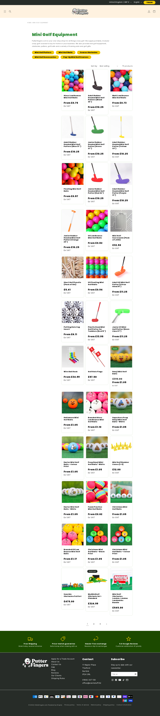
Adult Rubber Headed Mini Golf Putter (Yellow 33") (120, 145)
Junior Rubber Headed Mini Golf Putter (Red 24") (96, 191)
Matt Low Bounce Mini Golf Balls (120, 97)
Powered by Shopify (55, 705)
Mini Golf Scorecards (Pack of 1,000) (121, 238)
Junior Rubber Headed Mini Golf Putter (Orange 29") (72, 239)
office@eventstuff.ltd (91, 683)
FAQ (53, 667)
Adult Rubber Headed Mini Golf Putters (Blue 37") (72, 144)
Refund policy (96, 705)
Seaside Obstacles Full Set (72, 595)
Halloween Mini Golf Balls (71, 419)
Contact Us (56, 664)
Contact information (124, 705)
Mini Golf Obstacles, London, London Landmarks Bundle (120, 598)
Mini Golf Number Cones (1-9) (120, 463)
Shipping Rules (58, 678)
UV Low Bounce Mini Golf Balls (95, 237)
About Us (55, 662)
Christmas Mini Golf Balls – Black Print (96, 552)
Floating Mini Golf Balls (72, 190)
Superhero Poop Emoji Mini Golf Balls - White (120, 420)
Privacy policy (69, 705)
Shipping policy (108, 705)
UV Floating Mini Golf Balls (96, 283)
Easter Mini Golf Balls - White (71, 508)
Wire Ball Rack (71, 372)
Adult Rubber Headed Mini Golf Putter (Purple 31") (120, 192)
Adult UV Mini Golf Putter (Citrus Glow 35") (121, 284)
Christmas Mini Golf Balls (119, 508)
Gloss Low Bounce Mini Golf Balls (72, 97)
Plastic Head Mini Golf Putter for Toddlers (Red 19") (97, 329)
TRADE (149, 2)
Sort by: (94, 66)
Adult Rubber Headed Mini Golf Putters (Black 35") (96, 99)
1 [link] (87, 624)
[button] (4, 11)
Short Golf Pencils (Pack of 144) (72, 283)
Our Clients (56, 675)
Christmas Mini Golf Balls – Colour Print (121, 552)
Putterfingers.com (41, 705)
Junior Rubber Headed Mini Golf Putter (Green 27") (96, 145)
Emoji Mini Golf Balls (119, 373)
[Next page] (106, 624)
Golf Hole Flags (95, 372)
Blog (53, 670)
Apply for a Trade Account (62, 659)
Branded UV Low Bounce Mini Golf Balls (72, 552)
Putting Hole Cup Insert (72, 328)
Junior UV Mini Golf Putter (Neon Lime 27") (120, 329)
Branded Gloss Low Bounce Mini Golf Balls (96, 420)
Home (29, 23)
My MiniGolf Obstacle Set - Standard (95, 596)
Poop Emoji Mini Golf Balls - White (96, 463)
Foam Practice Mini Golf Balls (95, 508)
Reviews (55, 673)
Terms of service (83, 705)
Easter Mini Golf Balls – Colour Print (71, 464)
